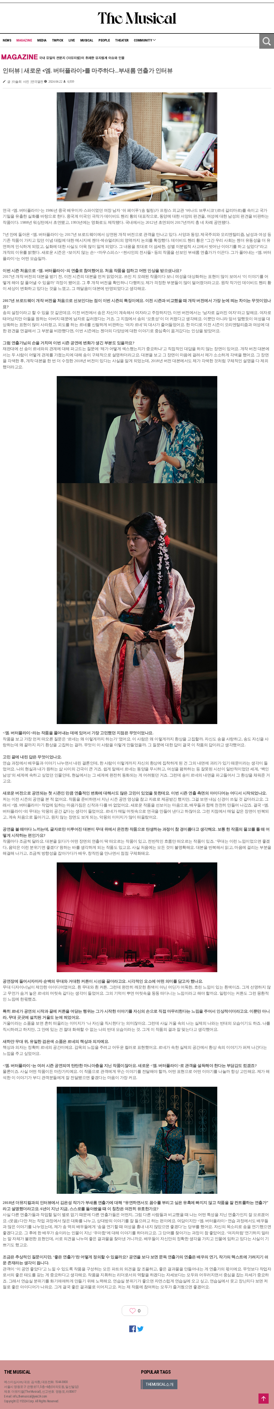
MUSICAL (86, 40)
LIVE (71, 40)
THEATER (121, 40)
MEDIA (42, 40)
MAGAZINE (24, 40)
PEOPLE (104, 40)
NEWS (7, 40)
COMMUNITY (143, 40)
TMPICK (57, 40)
